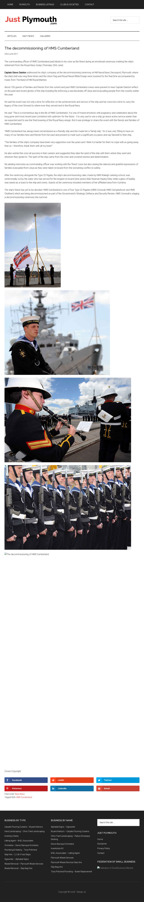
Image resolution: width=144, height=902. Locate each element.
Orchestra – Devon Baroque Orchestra (21, 845)
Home (100, 839)
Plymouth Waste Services (62, 858)
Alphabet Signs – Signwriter (63, 827)
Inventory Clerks (11, 836)
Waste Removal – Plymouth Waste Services (23, 864)
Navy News (20, 794)
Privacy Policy (103, 848)
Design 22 (81, 892)
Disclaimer (102, 844)
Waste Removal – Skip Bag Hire (18, 868)
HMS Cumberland (24, 797)
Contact (100, 853)
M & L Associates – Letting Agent (65, 853)
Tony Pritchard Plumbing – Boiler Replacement (71, 871)
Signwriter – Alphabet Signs (16, 859)
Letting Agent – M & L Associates (18, 841)
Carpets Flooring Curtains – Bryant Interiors (23, 827)
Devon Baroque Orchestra (62, 844)
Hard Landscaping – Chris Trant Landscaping (24, 831)
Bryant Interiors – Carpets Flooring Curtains (70, 831)
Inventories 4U (57, 848)
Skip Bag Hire (57, 867)
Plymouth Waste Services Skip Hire (66, 862)
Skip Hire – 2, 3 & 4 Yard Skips (17, 854)
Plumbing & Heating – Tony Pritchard (20, 850)
